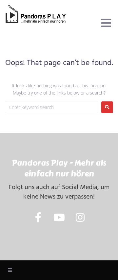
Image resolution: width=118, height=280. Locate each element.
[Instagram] (80, 217)
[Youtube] (59, 217)
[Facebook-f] (38, 217)
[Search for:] (51, 107)
